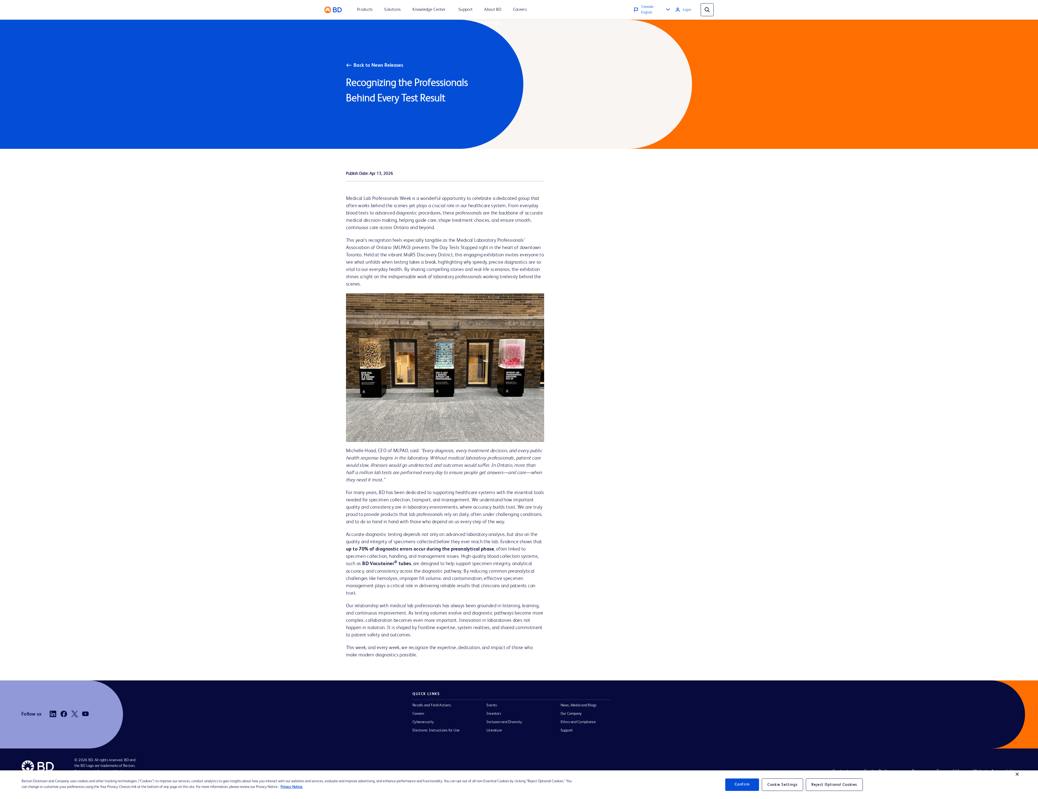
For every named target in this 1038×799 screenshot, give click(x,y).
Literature (494, 730)
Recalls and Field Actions (431, 705)
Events (492, 705)
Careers (418, 714)
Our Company (571, 714)
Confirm (742, 785)
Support (567, 730)
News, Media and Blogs (579, 705)
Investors (494, 714)
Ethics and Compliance (578, 722)
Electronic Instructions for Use (436, 730)
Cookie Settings (782, 785)
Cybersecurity (423, 722)
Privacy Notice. (292, 787)
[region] (519, 784)
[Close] (1017, 774)
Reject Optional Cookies (834, 785)
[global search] (707, 9)
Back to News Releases (378, 65)
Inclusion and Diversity (504, 722)
